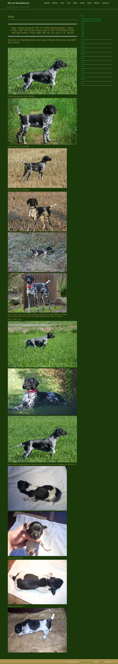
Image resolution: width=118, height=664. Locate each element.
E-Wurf (83, 54)
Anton (83, 30)
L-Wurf (82, 83)
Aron (83, 28)
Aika (83, 36)
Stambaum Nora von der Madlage (91, 19)
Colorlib (96, 662)
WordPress (107, 662)
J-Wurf (83, 75)
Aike (83, 32)
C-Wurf (83, 46)
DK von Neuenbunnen (18, 2)
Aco (83, 23)
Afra (83, 25)
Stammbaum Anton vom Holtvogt (91, 21)
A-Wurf (83, 16)
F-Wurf (83, 58)
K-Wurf (83, 79)
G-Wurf (83, 62)
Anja (83, 34)
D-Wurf (83, 50)
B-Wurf (83, 42)
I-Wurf (82, 71)
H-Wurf (83, 67)
